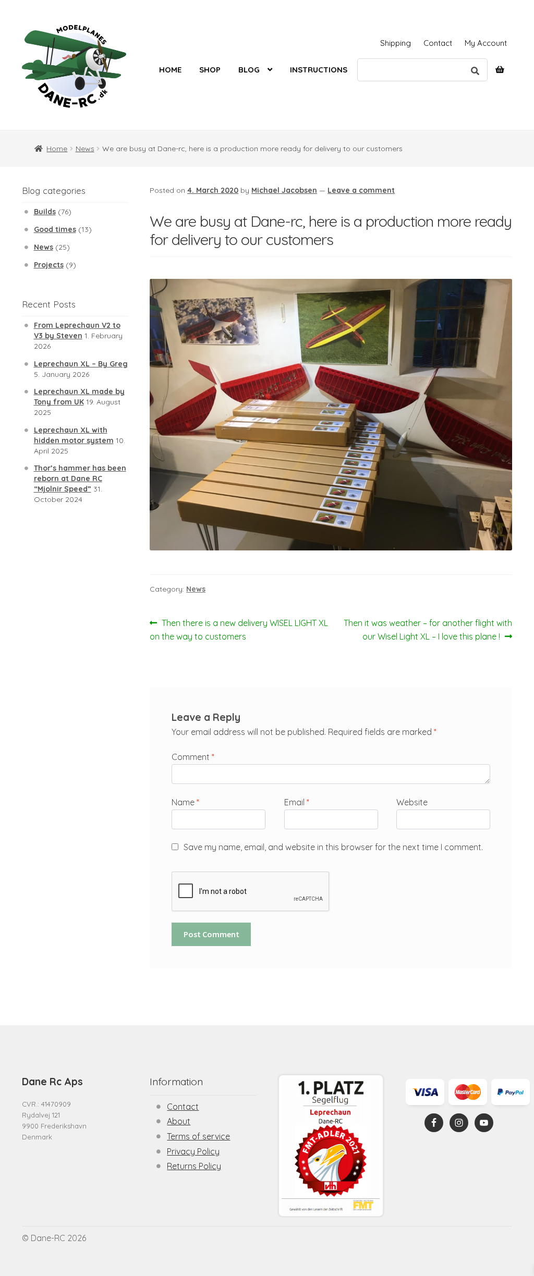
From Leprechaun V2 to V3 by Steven (77, 330)
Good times (55, 229)
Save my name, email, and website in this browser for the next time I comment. (333, 847)
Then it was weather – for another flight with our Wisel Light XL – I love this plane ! (427, 629)
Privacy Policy (193, 1151)
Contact (437, 43)
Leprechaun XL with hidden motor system (74, 435)
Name (185, 802)
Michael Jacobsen (284, 190)
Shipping (395, 43)
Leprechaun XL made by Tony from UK (79, 397)
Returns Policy (194, 1166)
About (178, 1121)
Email (296, 802)
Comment (193, 757)
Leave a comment (361, 190)
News (85, 148)
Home (170, 70)
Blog (249, 70)
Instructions (318, 70)
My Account (486, 43)
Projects (49, 264)
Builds (45, 211)
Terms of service (198, 1136)
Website (412, 802)
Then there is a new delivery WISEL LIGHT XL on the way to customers (239, 629)
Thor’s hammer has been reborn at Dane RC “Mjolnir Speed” (80, 478)
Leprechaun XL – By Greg (81, 364)
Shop (210, 70)
